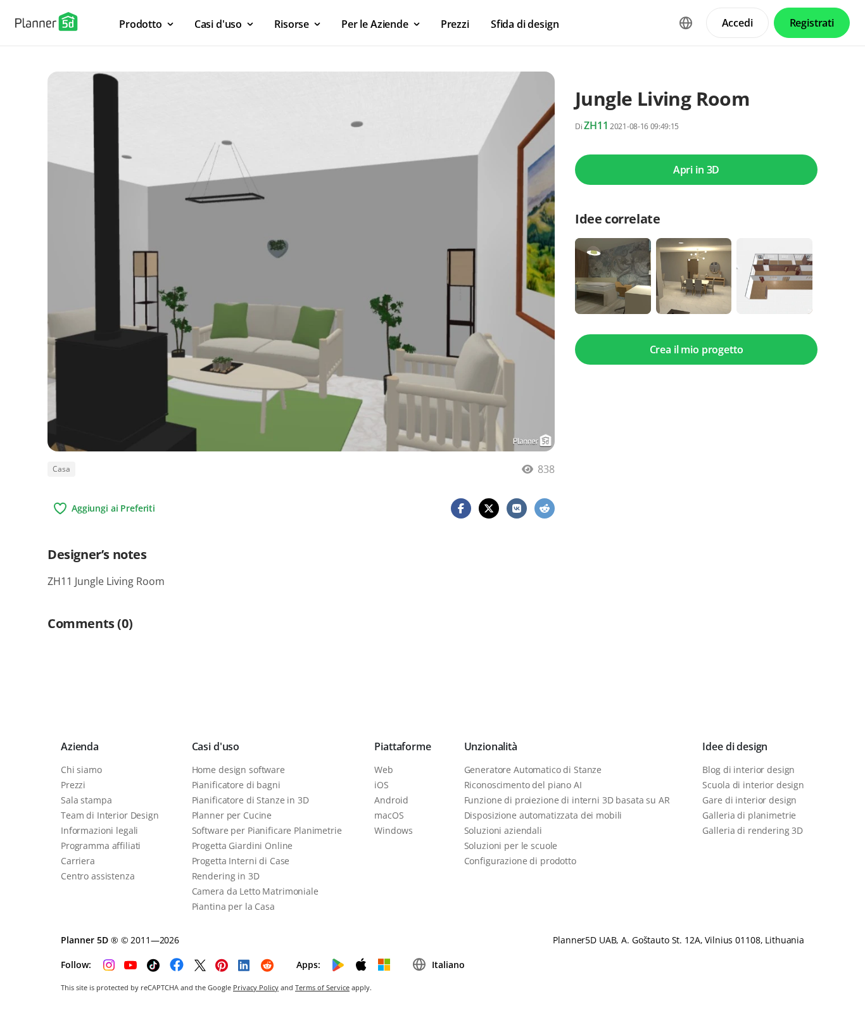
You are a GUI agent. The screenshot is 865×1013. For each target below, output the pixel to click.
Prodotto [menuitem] (140, 24)
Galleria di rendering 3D (752, 830)
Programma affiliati (101, 846)
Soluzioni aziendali (503, 830)
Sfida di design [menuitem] (525, 24)
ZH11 (596, 125)
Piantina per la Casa (233, 906)
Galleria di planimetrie (749, 815)
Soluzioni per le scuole (511, 846)
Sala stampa (86, 800)
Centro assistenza (98, 876)
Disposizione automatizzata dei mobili (543, 815)
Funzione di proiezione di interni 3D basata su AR (567, 800)
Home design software (238, 770)
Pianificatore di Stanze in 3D (250, 800)
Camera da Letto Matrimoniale (255, 891)
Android (391, 800)
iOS (381, 785)
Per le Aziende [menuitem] (374, 24)
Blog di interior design (748, 770)
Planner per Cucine (232, 815)
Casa (61, 468)
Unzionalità (490, 746)
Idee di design (734, 746)
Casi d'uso (215, 746)
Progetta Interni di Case (241, 861)
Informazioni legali (99, 830)
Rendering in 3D (226, 876)
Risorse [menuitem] (291, 24)
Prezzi (73, 785)
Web (383, 770)
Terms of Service (322, 987)
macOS (388, 815)
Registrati (812, 23)
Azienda (80, 746)
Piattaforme (402, 746)
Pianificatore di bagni (236, 785)
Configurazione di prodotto (520, 861)
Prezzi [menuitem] (455, 24)
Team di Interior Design (110, 815)
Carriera (78, 861)
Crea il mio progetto (696, 349)
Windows (393, 830)
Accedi (737, 23)
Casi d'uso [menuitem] (218, 24)
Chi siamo (81, 770)
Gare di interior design (749, 800)
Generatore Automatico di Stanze (533, 770)
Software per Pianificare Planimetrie (267, 830)
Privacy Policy (256, 987)
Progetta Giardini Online (242, 846)
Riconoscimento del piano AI (523, 785)
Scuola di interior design (753, 785)
